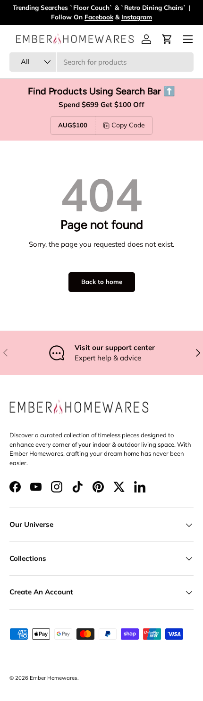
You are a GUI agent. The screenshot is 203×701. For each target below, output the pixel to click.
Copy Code (128, 125)
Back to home (101, 281)
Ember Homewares (53, 678)
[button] (167, 39)
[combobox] (101, 62)
